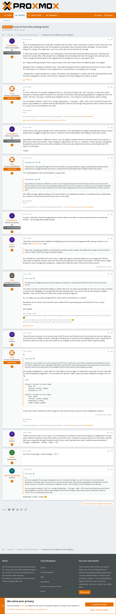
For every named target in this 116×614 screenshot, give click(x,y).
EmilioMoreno (8, 30)
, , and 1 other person (45, 120)
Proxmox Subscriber (13, 53)
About (43, 591)
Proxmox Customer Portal (51, 586)
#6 (112, 238)
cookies (22, 606)
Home (43, 567)
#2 (112, 87)
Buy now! (85, 592)
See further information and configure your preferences (27, 609)
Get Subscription (47, 572)
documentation (88, 116)
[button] (43, 15)
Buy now (71, 116)
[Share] (108, 39)
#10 (111, 433)
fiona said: (28, 474)
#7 (112, 274)
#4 (112, 158)
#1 (112, 39)
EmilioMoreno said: (31, 162)
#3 (112, 128)
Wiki (42, 577)
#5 (112, 214)
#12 (111, 469)
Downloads (45, 582)
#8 (112, 333)
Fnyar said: (28, 278)
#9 (112, 351)
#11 (111, 451)
